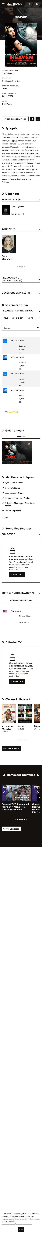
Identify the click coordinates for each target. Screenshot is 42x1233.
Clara (37, 726)
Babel (21, 726)
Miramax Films (25, 616)
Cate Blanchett (7, 257)
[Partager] (32, 119)
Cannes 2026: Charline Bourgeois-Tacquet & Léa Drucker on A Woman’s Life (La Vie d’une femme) (15, 808)
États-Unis (16, 611)
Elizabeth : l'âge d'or (7, 728)
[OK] (21, 1229)
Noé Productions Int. (11, 81)
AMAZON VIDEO (17, 341)
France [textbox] (7, 328)
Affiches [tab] (21, 436)
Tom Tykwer (7, 73)
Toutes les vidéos (11, 829)
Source (4, 412)
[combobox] (21, 328)
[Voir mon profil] (37, 4)
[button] (29, 444)
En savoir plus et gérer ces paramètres (17, 1224)
